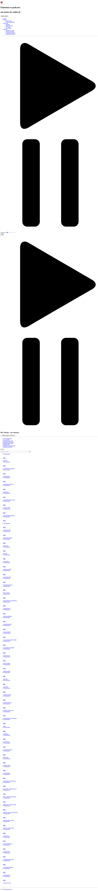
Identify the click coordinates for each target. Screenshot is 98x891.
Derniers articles (9, 25)
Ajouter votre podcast (10, 34)
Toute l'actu (5, 23)
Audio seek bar (4, 232)
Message (2, 449)
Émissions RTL (6, 444)
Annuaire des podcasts (10, 32)
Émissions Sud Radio (7, 447)
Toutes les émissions (7, 438)
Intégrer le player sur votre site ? (8, 435)
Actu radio (8, 26)
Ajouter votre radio (10, 31)
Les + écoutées (6, 439)
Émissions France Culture (8, 442)
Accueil (4, 18)
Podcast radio (9, 20)
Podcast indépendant (10, 22)
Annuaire (5, 29)
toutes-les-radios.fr (8, 889)
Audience (8, 24)
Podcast (4, 19)
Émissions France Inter (8, 443)
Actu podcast (8, 28)
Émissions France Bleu (8, 440)
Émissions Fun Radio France (9, 445)
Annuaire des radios (10, 30)
